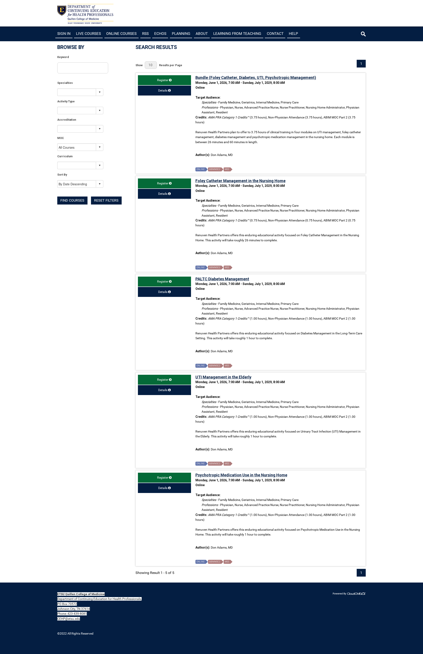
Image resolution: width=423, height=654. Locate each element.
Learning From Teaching (237, 33)
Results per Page (170, 65)
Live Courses (88, 33)
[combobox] (77, 92)
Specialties (65, 82)
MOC (60, 138)
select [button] (99, 92)
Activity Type (66, 101)
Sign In (63, 33)
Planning (181, 33)
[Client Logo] (85, 23)
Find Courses (72, 200)
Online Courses (121, 33)
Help (293, 33)
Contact (275, 33)
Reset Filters (106, 200)
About (202, 33)
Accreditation (66, 119)
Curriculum (64, 156)
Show (139, 65)
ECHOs (160, 33)
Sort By (62, 174)
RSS (145, 33)
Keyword (63, 57)
